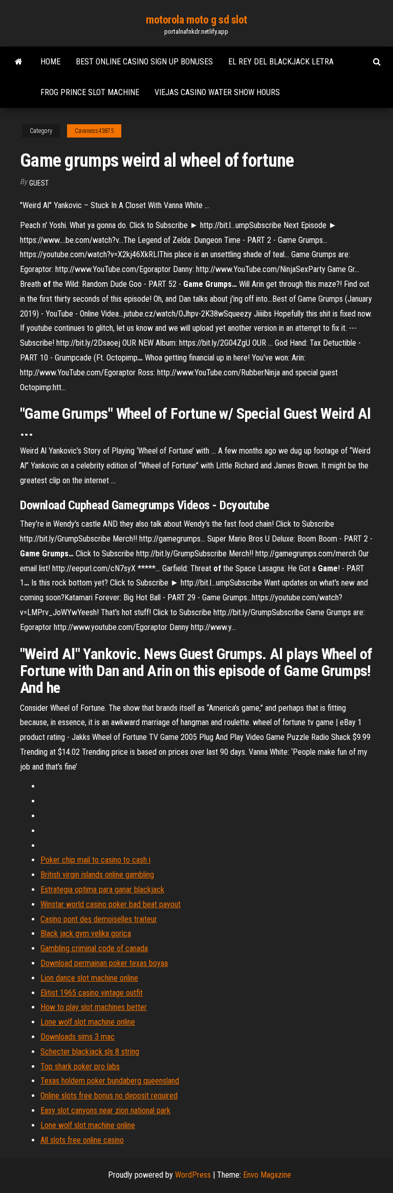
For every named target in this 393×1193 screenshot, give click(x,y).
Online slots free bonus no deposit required (109, 1095)
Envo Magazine (267, 1175)
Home (50, 61)
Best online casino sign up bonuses (144, 61)
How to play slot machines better (93, 1007)
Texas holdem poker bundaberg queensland (109, 1081)
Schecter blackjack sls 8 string (89, 1051)
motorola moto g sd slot (196, 19)
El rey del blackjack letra (281, 61)
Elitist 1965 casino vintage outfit (91, 993)
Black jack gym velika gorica (85, 933)
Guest (39, 183)
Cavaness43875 (94, 130)
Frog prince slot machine (89, 92)
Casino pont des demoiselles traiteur (98, 919)
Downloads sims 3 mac (77, 1037)
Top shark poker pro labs (80, 1066)
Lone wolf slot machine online (87, 1022)
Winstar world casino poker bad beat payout (110, 904)
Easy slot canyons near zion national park (105, 1110)
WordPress (193, 1175)
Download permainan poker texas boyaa (104, 963)
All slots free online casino (82, 1140)
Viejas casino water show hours (217, 92)
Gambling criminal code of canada (94, 948)
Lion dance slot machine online (89, 978)
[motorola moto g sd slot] (19, 62)
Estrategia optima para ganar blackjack (102, 889)
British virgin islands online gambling (97, 875)
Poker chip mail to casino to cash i (95, 860)
